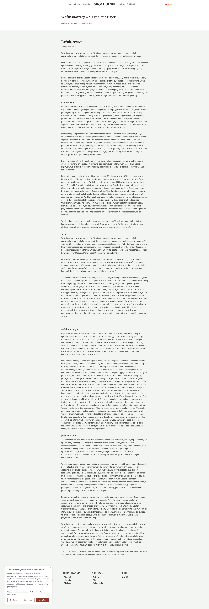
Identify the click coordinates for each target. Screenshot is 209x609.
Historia (68, 4)
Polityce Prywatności (37, 592)
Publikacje (131, 4)
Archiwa (122, 4)
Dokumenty (98, 583)
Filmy (95, 580)
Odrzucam (28, 600)
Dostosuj (13, 600)
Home (63, 23)
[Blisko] (50, 567)
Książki (125, 577)
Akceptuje (42, 600)
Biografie (86, 4)
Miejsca (77, 4)
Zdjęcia (96, 577)
